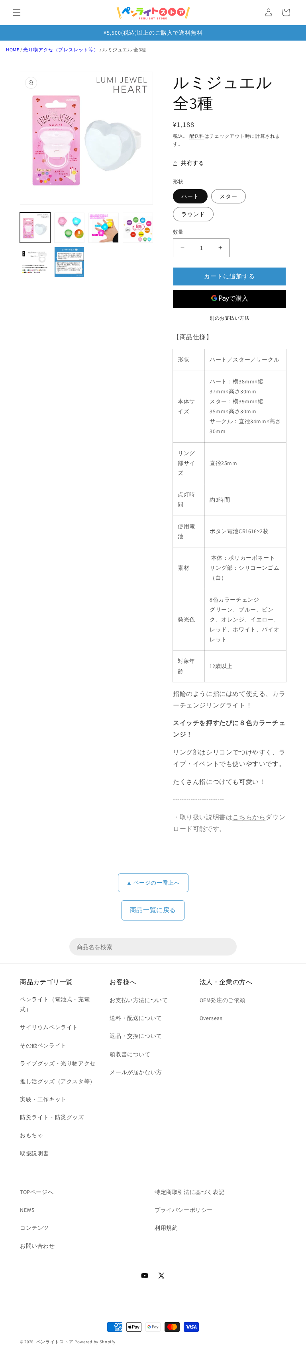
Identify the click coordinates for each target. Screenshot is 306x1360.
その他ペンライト (43, 1045)
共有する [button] (192, 162)
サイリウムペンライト (49, 1027)
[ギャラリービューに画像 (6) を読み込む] (138, 228)
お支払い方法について (139, 1000)
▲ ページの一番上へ (153, 882)
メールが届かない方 (136, 1072)
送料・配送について (136, 1018)
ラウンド (193, 214)
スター (228, 196)
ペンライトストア (55, 1341)
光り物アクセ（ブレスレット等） (60, 50)
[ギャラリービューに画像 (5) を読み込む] (103, 228)
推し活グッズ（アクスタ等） (58, 1081)
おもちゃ (31, 1135)
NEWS (27, 1209)
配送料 (196, 136)
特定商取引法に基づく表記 (189, 1192)
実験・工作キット (43, 1099)
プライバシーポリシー (184, 1209)
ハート (190, 196)
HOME (12, 50)
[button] (17, 12)
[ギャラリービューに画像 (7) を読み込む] (35, 262)
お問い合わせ (37, 1245)
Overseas (211, 1018)
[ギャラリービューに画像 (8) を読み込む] (69, 262)
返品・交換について (136, 1036)
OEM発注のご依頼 (222, 1000)
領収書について (130, 1054)
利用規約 (166, 1227)
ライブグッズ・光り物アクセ (58, 1063)
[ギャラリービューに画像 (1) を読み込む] (35, 228)
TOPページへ (36, 1192)
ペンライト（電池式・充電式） (55, 1004)
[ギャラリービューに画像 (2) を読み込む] (69, 228)
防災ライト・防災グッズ (52, 1117)
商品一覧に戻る (153, 910)
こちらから (248, 817)
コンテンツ (34, 1227)
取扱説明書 (34, 1153)
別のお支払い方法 (229, 318)
